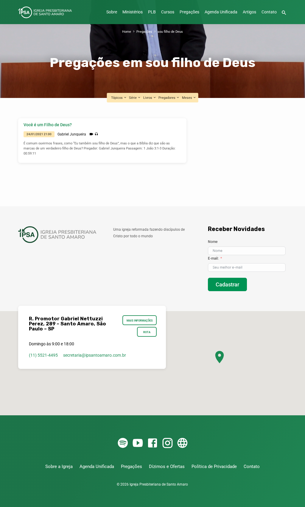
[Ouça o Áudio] (96, 134)
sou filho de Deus (170, 32)
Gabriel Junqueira (71, 134)
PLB (152, 12)
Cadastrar (227, 284)
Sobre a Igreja (59, 466)
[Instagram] (167, 443)
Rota (146, 332)
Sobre (111, 12)
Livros (148, 98)
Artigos (249, 12)
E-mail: (213, 258)
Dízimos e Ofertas (167, 466)
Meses (187, 98)
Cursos (167, 12)
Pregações (189, 12)
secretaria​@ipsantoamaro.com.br (94, 355)
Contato (269, 12)
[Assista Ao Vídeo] (91, 134)
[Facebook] (152, 443)
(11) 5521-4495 (43, 355)
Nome (212, 242)
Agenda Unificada (221, 12)
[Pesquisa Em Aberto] (284, 13)
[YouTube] (138, 443)
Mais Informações (140, 320)
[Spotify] (123, 443)
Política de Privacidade (214, 466)
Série (133, 98)
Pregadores (167, 98)
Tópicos (117, 98)
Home (126, 32)
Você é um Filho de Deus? (48, 124)
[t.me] (182, 443)
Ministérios (132, 12)
